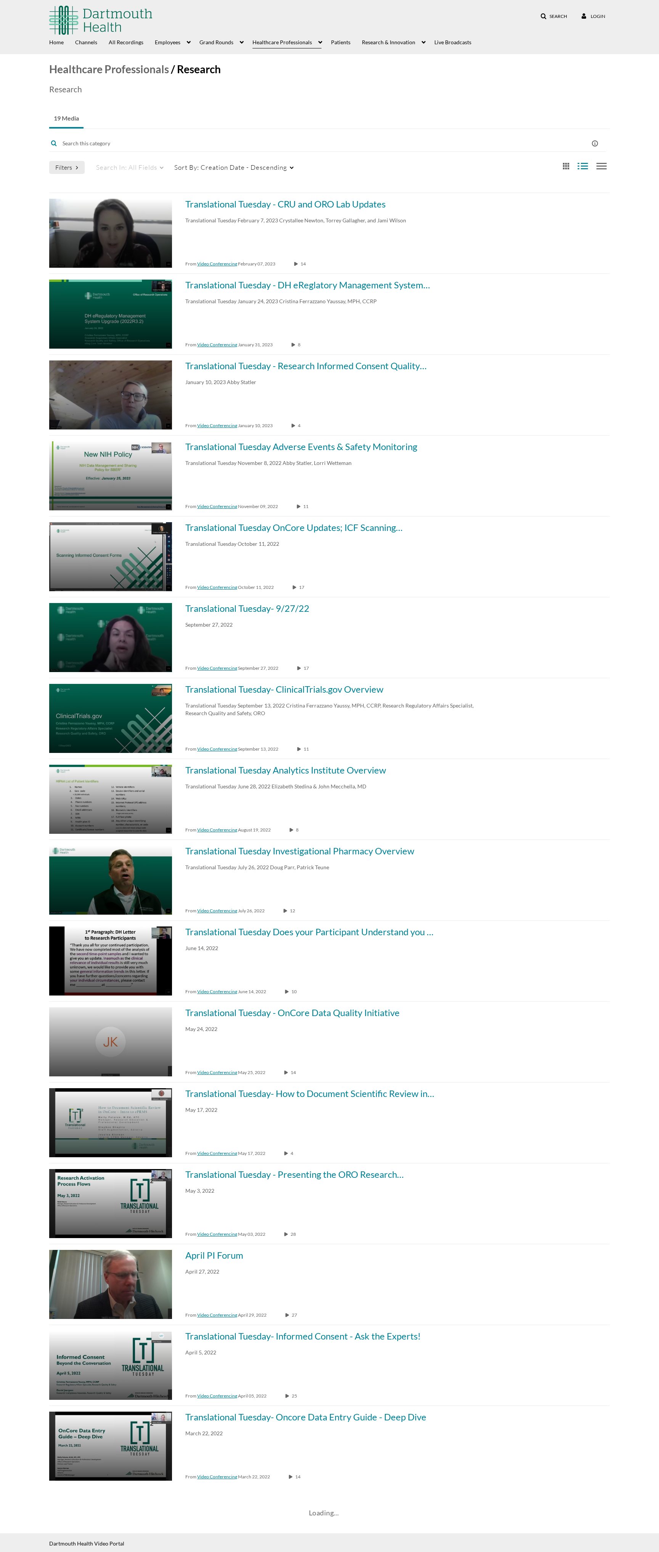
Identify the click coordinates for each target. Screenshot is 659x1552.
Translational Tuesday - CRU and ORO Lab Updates (285, 204)
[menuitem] (62, 41)
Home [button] (56, 42)
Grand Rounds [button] (216, 42)
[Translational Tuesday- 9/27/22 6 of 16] (110, 637)
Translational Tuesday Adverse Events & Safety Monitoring (301, 446)
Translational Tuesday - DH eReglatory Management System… (307, 285)
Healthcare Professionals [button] (282, 42)
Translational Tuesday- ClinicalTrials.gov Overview (284, 689)
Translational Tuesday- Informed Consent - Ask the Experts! (303, 1336)
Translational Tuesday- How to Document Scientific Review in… (309, 1093)
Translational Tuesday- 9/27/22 (247, 608)
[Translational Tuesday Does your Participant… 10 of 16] (110, 961)
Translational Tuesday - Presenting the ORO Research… (294, 1174)
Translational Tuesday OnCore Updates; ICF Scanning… (293, 527)
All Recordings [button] (126, 42)
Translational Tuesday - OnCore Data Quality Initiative (292, 1012)
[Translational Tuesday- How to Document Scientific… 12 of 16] (110, 1122)
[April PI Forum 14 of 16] (110, 1284)
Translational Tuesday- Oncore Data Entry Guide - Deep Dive (305, 1417)
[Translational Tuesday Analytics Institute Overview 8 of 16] (110, 799)
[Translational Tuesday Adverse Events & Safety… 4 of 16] (110, 475)
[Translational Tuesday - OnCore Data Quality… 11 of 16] (110, 1041)
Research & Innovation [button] (388, 42)
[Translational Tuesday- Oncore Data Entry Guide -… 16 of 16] (110, 1446)
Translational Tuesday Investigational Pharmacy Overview (299, 851)
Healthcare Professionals (109, 69)
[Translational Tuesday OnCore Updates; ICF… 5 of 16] (110, 556)
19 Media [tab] (66, 118)
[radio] (565, 166)
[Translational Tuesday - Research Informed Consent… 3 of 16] (110, 394)
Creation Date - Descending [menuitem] (230, 167)
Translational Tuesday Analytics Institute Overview (285, 770)
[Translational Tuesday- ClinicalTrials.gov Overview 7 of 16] (110, 718)
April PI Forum (214, 1255)
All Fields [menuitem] (126, 167)
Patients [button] (340, 42)
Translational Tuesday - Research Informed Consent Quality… (305, 365)
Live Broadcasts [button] (452, 42)
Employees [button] (167, 42)
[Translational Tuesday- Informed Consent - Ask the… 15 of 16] (110, 1365)
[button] (553, 16)
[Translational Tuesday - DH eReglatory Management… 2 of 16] (110, 314)
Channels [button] (86, 42)
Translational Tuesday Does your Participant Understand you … (309, 931)
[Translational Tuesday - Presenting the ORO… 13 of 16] (110, 1203)
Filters (63, 167)
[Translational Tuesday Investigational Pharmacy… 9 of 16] (110, 880)
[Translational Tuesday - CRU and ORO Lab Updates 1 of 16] (110, 233)
